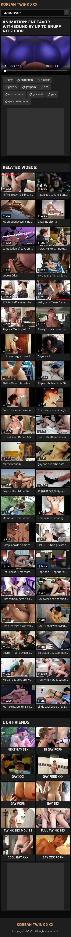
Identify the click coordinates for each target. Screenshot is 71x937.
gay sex (12, 87)
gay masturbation (18, 101)
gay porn (30, 87)
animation (27, 80)
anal (46, 87)
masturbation (16, 94)
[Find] (66, 12)
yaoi (53, 94)
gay (10, 80)
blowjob (45, 80)
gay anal (38, 94)
